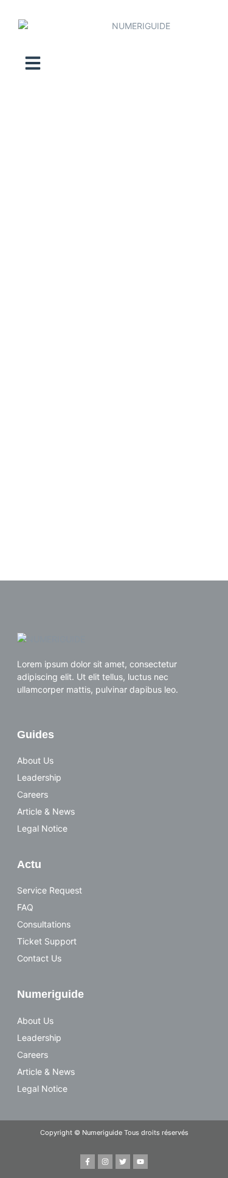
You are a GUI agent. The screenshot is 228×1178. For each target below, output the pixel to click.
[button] (33, 63)
